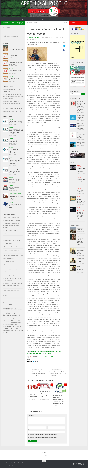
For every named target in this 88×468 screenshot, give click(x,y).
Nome (30, 425)
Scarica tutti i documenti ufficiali (11, 290)
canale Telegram (48, 356)
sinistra (9, 324)
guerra (16, 317)
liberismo (4, 320)
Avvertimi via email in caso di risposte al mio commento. (43, 434)
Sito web (30, 429)
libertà (8, 320)
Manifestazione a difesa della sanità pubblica (81, 170)
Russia (6, 324)
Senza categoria (17, 193)
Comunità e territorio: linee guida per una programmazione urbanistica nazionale (12, 285)
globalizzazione (11, 317)
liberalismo (21, 318)
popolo (4, 322)
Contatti (45, 455)
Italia (14, 319)
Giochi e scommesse (9, 258)
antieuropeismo (6, 305)
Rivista (16, 46)
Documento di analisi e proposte (12, 220)
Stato (17, 328)
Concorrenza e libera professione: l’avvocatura (11, 265)
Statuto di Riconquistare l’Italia (11, 217)
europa (11, 311)
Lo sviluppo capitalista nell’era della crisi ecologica (32, 394)
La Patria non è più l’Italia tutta (14, 108)
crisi (14, 309)
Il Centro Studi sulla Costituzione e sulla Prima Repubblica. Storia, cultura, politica (80, 239)
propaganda (8, 322)
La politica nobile (13, 55)
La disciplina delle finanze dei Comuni (13, 255)
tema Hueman (21, 465)
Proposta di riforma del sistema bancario (11, 251)
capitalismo (13, 307)
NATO (18, 320)
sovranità (6, 328)
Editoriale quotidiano (22, 19)
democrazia (18, 309)
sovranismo (8, 326)
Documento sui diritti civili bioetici (12, 240)
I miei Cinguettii (6, 27)
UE (15, 330)
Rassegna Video (50, 19)
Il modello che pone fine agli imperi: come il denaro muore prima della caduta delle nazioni (13, 96)
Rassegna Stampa (39, 19)
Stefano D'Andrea (8, 331)
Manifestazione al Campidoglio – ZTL (81, 181)
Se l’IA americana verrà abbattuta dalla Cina (81, 117)
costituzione (8, 309)
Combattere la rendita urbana (11, 237)
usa (11, 332)
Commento (31, 415)
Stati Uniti (12, 328)
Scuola (5, 233)
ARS (10, 305)
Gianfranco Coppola (34, 37)
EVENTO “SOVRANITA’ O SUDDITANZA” (81, 201)
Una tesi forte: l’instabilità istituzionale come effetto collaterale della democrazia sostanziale (12, 103)
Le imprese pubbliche (9, 261)
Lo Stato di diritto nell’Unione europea (81, 260)
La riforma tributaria (8, 243)
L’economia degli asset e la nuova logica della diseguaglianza (15, 141)
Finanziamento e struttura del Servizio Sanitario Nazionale (12, 279)
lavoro (17, 318)
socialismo (14, 324)
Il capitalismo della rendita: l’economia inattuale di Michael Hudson (15, 171)
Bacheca (5, 19)
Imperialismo (5, 318)
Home (44, 452)
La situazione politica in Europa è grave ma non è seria (15, 206)
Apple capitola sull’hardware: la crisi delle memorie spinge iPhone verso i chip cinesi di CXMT (81, 106)
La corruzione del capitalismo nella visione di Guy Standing (15, 151)
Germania (5, 317)
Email (49, 425)
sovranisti (17, 326)
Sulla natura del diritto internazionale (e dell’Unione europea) (16, 196)
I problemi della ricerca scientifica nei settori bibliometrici (12, 270)
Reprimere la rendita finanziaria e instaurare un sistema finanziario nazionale (11, 225)
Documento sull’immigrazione (11, 246)
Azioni (30, 19)
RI (71, 19)
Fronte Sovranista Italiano (10, 314)
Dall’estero (58, 19)
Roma (4, 324)
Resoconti (79, 166)
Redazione (66, 19)
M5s (12, 320)
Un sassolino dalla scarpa (15, 111)
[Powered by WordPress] (9, 465)
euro (7, 311)
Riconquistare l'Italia (16, 322)
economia (4, 311)
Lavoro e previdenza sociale (11, 230)
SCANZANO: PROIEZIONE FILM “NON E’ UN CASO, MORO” (80, 215)
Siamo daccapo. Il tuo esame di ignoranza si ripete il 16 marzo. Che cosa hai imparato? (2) (58, 399)
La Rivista (12, 19)
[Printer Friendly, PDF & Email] (30, 356)
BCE (8, 307)
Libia (10, 320)
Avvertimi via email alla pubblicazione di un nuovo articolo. (44, 437)
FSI (18, 315)
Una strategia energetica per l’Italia (12, 275)
